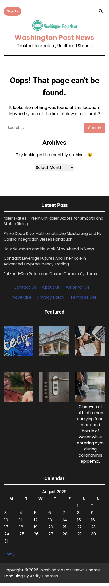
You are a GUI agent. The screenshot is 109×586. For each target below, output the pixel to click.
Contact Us (25, 287)
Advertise (21, 297)
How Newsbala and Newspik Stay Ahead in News (49, 249)
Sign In (12, 11)
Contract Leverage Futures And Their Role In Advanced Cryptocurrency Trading (45, 261)
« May (9, 554)
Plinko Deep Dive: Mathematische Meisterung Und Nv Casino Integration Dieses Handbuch (53, 236)
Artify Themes (44, 576)
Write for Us (77, 287)
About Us (51, 287)
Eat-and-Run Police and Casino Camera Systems (50, 273)
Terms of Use (83, 297)
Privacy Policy (50, 297)
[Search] (100, 11)
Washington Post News (54, 37)
